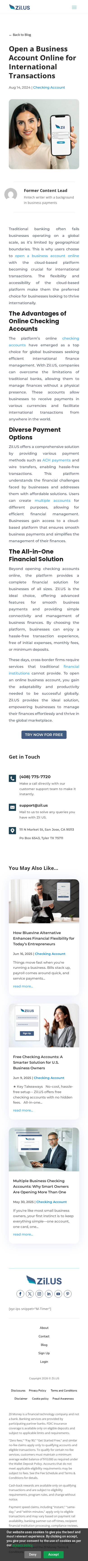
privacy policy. (22, 1545)
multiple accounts (53, 500)
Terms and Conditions (64, 1390)
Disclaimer (20, 1398)
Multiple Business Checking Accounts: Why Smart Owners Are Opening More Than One (41, 1186)
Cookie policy (40, 1398)
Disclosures (18, 1390)
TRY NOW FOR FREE (44, 735)
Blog (44, 1345)
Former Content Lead (45, 190)
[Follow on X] (30, 1294)
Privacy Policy (37, 1390)
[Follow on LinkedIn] (49, 1294)
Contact (44, 1336)
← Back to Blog (20, 35)
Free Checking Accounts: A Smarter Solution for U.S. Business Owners (38, 1062)
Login (44, 1362)
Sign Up (44, 1353)
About (44, 1328)
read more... (23, 986)
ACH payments (56, 460)
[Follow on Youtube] (58, 1294)
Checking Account (49, 87)
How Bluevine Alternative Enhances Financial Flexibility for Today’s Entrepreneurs (43, 938)
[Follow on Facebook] (20, 1294)
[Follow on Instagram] (39, 1294)
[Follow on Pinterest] (68, 1294)
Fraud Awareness (63, 1398)
